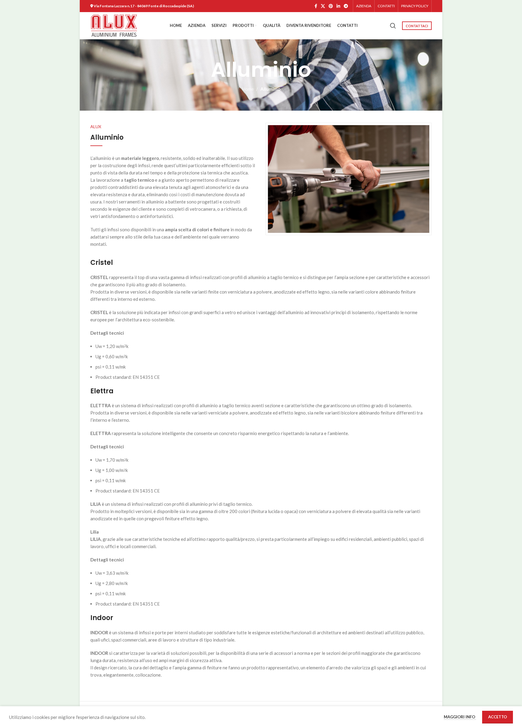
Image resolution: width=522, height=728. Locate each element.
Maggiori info (460, 716)
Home (248, 89)
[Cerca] (393, 26)
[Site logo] (114, 25)
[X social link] (323, 6)
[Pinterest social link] (331, 6)
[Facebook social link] (316, 6)
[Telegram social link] (346, 6)
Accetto (497, 716)
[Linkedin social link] (338, 6)
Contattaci (417, 26)
